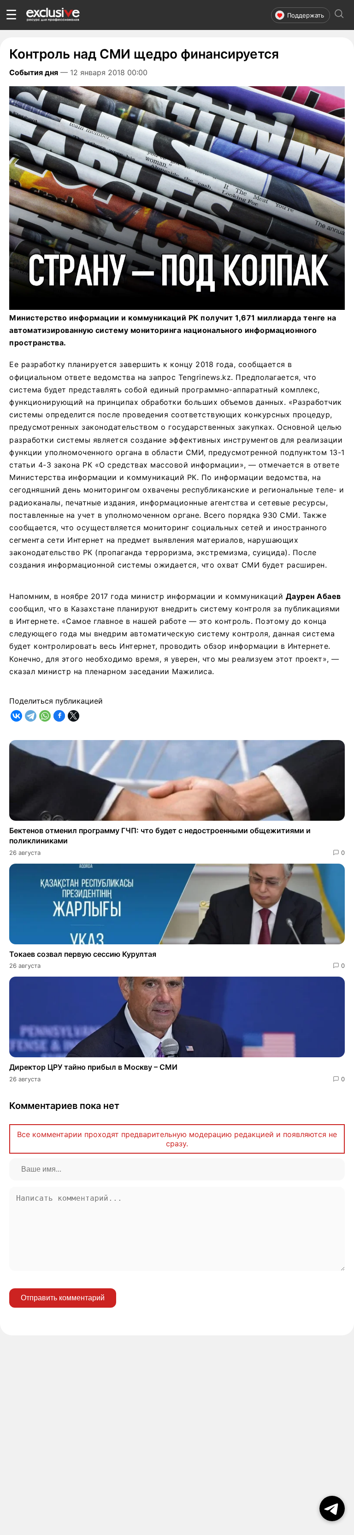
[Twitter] (73, 716)
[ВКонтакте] (16, 716)
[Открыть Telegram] (332, 1508)
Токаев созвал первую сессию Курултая (82, 954)
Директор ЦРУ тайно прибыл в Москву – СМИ (93, 1067)
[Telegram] (30, 716)
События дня (33, 72)
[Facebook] (59, 716)
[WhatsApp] (45, 716)
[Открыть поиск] (339, 15)
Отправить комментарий (63, 1298)
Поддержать (305, 15)
